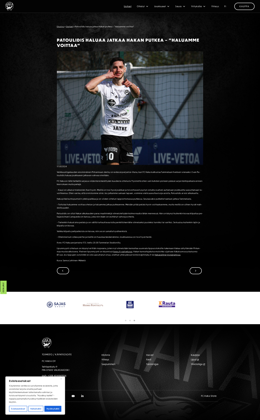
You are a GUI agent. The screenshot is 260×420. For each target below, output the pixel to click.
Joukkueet (160, 6)
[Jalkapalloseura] (9, 6)
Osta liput (3, 287)
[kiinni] (62, 378)
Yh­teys (105, 359)
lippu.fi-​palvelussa (122, 251)
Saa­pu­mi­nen (109, 364)
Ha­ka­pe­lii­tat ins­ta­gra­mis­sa (168, 255)
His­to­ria (106, 355)
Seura (178, 6)
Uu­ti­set (69, 26)
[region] (35, 395)
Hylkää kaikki (35, 408)
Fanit (148, 359)
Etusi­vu (60, 26)
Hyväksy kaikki (53, 408)
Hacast (150, 355)
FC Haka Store (209, 395)
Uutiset (128, 6)
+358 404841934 (57, 375)
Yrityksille (196, 6)
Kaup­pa (195, 355)
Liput (193, 359)
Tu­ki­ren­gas (152, 364)
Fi (225, 6)
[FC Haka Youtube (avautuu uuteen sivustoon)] (73, 396)
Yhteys (215, 6)
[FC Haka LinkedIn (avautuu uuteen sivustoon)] (82, 396)
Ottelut (141, 6)
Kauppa (244, 6)
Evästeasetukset (18, 408)
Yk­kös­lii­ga (197, 364)
